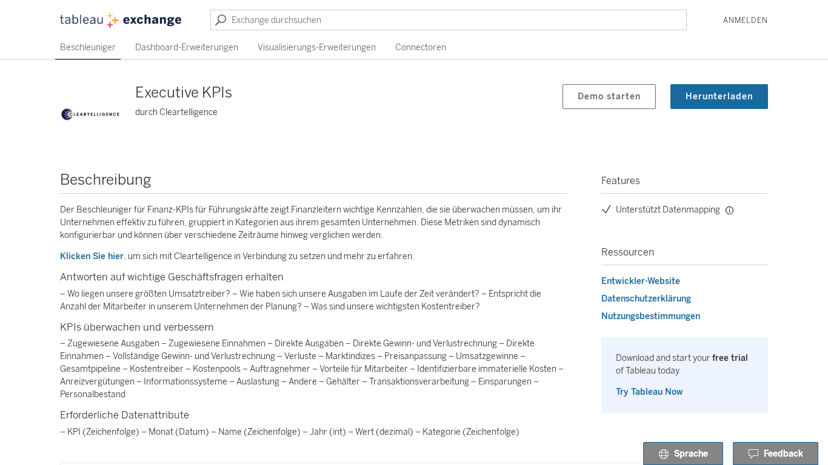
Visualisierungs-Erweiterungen (317, 47)
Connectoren (420, 47)
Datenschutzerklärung (646, 299)
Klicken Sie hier (92, 256)
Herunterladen (719, 96)
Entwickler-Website (640, 281)
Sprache (691, 454)
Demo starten (609, 96)
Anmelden (745, 20)
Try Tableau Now (649, 392)
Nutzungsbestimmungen (650, 316)
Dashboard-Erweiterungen (186, 47)
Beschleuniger (88, 47)
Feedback (783, 454)
